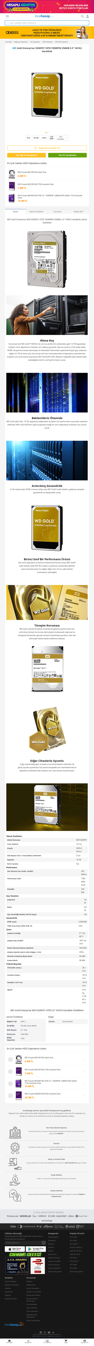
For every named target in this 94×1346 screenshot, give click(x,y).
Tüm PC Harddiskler (67, 155)
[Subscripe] (44, 1243)
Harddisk (76, 219)
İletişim (29, 1281)
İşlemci (51, 1251)
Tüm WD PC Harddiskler (26, 155)
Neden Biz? (78, 211)
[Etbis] (37, 1265)
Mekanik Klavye (54, 1258)
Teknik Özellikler (36, 211)
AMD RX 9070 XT (76, 1251)
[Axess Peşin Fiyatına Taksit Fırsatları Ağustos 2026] (47, 32)
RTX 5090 (73, 1268)
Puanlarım (9, 1292)
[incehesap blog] (14, 1314)
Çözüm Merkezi (11, 1281)
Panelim (8, 1288)
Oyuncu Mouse (54, 1265)
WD (14, 48)
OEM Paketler (53, 1237)
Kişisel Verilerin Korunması (32, 1300)
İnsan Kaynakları (32, 1288)
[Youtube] (49, 1332)
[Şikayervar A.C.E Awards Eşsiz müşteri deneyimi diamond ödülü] (17, 1265)
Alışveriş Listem (11, 1299)
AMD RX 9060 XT (76, 1247)
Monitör (51, 1244)
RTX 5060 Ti (74, 1244)
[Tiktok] (53, 1332)
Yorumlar (58, 211)
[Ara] (8, 23)
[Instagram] (45, 1332)
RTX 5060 (73, 1240)
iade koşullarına (71, 1163)
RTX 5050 (73, 1237)
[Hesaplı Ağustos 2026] (47, 6)
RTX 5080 (73, 1265)
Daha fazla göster (55, 1271)
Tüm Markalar (31, 1304)
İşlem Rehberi (31, 1308)
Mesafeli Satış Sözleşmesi (31, 1316)
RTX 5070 (73, 1258)
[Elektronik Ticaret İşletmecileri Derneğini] (70, 1226)
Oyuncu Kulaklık (54, 1261)
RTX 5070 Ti (74, 1261)
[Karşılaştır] (84, 1059)
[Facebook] (41, 1332)
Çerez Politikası (32, 1311)
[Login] (7, 16)
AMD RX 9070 (75, 1254)
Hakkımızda (30, 1285)
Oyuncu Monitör (54, 1268)
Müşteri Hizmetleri (12, 1285)
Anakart (51, 1247)
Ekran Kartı (52, 1254)
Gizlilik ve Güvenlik (33, 1292)
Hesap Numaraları (33, 1295)
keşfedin (60, 1133)
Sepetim (8, 1295)
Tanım (15, 211)
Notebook (51, 1240)
